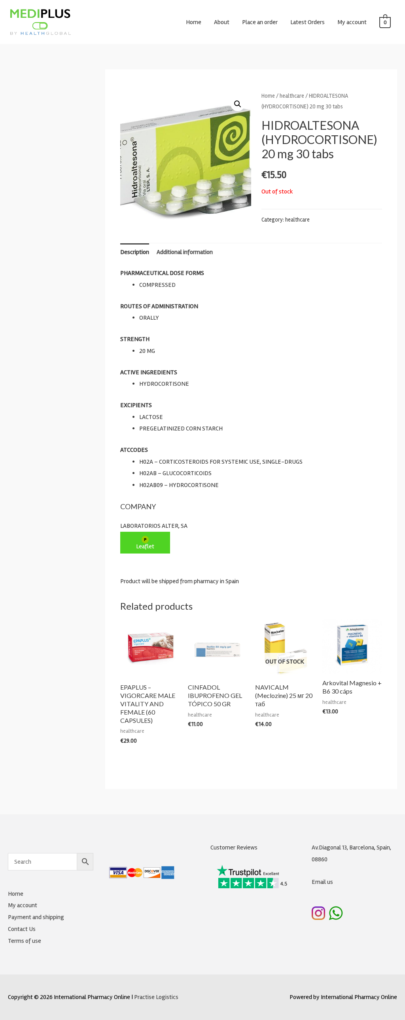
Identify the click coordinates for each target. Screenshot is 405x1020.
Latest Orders (307, 22)
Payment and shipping (36, 917)
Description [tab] (134, 252)
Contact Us (22, 929)
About (221, 22)
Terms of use (24, 941)
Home (193, 22)
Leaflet (145, 546)
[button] (238, 104)
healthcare (292, 95)
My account (352, 22)
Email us (322, 882)
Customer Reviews (233, 847)
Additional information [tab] (185, 252)
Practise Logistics (156, 997)
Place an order (260, 22)
